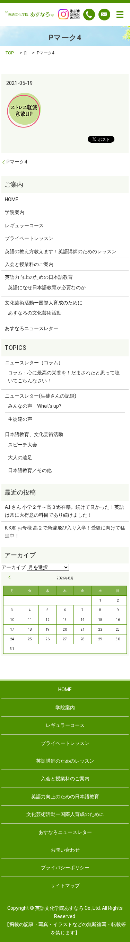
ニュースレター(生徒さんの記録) (40, 396)
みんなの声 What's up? (34, 406)
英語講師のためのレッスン (65, 761)
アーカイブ (13, 567)
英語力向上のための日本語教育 (39, 277)
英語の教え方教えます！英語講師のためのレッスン (60, 251)
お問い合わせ (65, 850)
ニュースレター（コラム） (34, 362)
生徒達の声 (20, 419)
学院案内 (14, 212)
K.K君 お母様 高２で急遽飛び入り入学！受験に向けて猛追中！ (65, 531)
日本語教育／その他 (30, 470)
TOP (10, 53)
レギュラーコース (24, 225)
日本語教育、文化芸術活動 (34, 434)
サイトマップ (65, 885)
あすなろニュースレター (31, 328)
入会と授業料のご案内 (29, 264)
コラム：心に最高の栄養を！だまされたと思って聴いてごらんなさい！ (64, 376)
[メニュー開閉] (119, 14)
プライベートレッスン (29, 238)
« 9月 (10, 577)
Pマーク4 (17, 162)
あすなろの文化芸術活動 (34, 313)
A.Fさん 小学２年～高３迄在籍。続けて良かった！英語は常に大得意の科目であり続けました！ (64, 510)
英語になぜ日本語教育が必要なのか (47, 287)
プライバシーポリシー (65, 867)
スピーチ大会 (22, 444)
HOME (11, 199)
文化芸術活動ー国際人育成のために (44, 302)
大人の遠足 (20, 457)
